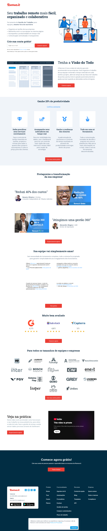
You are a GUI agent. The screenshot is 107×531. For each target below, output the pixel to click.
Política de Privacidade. (56, 522)
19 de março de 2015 (41, 289)
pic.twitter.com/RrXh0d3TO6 (64, 284)
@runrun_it (33, 263)
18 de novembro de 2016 (75, 267)
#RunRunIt (35, 286)
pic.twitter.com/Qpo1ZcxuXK (64, 266)
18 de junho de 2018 (72, 286)
